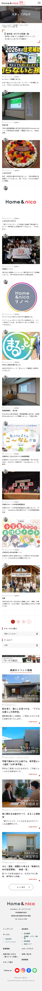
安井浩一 (17, 76)
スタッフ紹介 (8, 962)
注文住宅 (8, 939)
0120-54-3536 (22, 919)
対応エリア (28, 944)
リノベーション (10, 942)
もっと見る (21, 887)
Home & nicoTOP (6, 25)
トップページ (8, 929)
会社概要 (15, 25)
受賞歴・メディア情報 (31, 937)
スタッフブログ (24, 25)
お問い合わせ (26, 954)
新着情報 (6, 948)
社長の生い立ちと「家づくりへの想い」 (11, 955)
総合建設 (27, 941)
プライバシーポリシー (21, 978)
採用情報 (25, 959)
